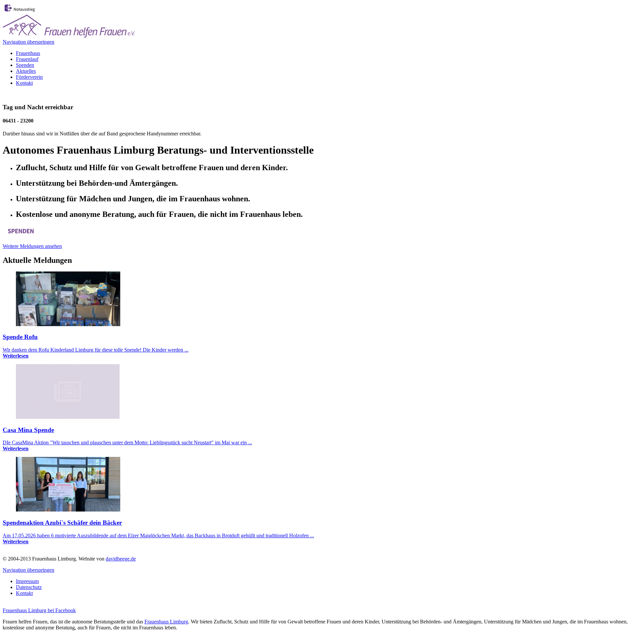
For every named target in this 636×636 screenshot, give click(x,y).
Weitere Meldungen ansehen (32, 246)
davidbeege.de (121, 559)
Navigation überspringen (28, 42)
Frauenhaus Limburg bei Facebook (39, 610)
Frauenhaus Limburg (166, 621)
